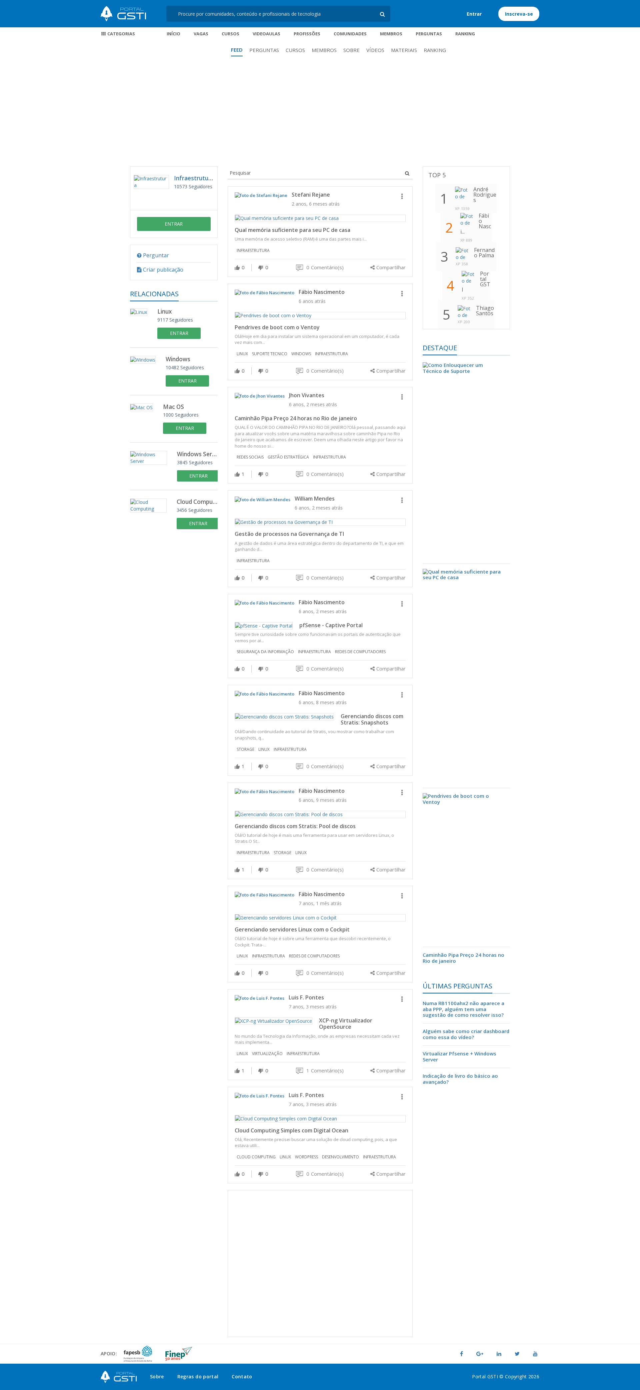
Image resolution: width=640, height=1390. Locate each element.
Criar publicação (162, 269)
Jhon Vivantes (306, 395)
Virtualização (267, 1053)
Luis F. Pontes (306, 997)
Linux (164, 311)
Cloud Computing (197, 502)
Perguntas (429, 34)
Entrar (474, 14)
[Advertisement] (320, 116)
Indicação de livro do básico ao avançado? (460, 1078)
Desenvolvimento (340, 1157)
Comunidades (350, 34)
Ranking (465, 34)
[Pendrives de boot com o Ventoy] (466, 867)
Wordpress (306, 1157)
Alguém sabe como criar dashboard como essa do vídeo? (466, 1034)
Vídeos (375, 50)
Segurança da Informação (265, 652)
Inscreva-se (519, 14)
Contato (242, 1376)
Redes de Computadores (360, 652)
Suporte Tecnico (269, 354)
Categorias (120, 34)
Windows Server (197, 454)
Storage (245, 749)
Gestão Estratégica (288, 457)
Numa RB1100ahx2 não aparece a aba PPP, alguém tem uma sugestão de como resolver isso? (463, 1009)
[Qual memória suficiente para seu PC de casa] (466, 676)
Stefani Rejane (311, 194)
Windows (178, 359)
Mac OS (173, 407)
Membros (391, 34)
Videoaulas (266, 34)
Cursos (230, 34)
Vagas (201, 34)
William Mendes (315, 498)
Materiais (404, 50)
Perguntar (155, 255)
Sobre (351, 50)
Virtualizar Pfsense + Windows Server (459, 1056)
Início (173, 34)
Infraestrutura (194, 178)
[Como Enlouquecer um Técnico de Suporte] (466, 463)
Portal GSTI (123, 13)
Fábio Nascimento (322, 292)
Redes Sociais (250, 457)
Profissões (307, 34)
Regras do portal (198, 1376)
